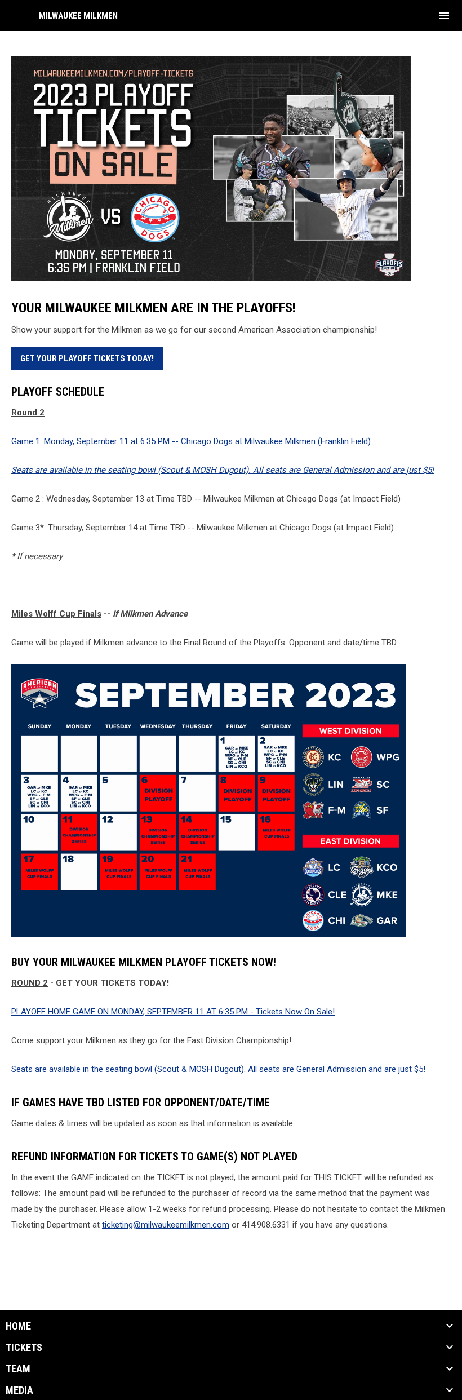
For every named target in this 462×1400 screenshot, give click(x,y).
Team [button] (18, 1369)
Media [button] (19, 1390)
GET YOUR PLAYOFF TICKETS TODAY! (87, 358)
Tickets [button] (24, 1348)
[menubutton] (444, 16)
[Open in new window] (231, 168)
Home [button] (18, 1326)
